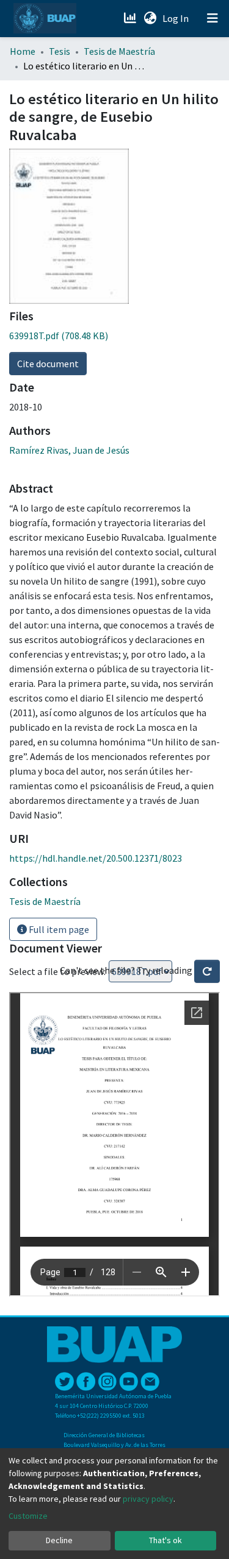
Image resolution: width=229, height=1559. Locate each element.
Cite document (48, 363)
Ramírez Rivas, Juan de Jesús (69, 450)
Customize (28, 1515)
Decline (59, 1540)
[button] (150, 18)
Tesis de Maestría (119, 51)
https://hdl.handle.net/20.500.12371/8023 (95, 858)
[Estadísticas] (131, 18)
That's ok (165, 1540)
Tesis (59, 51)
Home (22, 51)
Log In (176, 18)
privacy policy (148, 1498)
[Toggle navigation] (212, 18)
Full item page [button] (58, 929)
